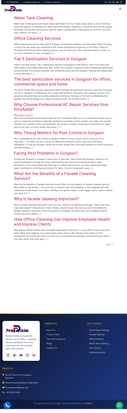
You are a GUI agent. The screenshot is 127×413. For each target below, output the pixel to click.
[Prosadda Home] (13, 9)
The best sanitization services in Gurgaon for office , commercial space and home (63, 81)
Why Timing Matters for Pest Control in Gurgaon (59, 132)
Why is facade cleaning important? (46, 198)
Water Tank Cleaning (33, 17)
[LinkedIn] (113, 2)
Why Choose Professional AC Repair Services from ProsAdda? (61, 107)
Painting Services (97, 352)
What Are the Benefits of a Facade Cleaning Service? (55, 176)
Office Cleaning (96, 339)
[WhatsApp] (121, 2)
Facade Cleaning (96, 334)
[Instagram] (109, 2)
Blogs (49, 343)
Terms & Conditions (56, 339)
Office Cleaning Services (37, 38)
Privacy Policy (53, 334)
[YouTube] (117, 2)
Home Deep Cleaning (99, 330)
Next (109, 244)
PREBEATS (89, 403)
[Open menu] (120, 8)
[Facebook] (105, 2)
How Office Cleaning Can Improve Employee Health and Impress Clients (62, 221)
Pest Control (95, 348)
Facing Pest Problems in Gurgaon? (46, 153)
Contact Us (52, 348)
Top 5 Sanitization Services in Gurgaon (50, 58)
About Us (51, 330)
